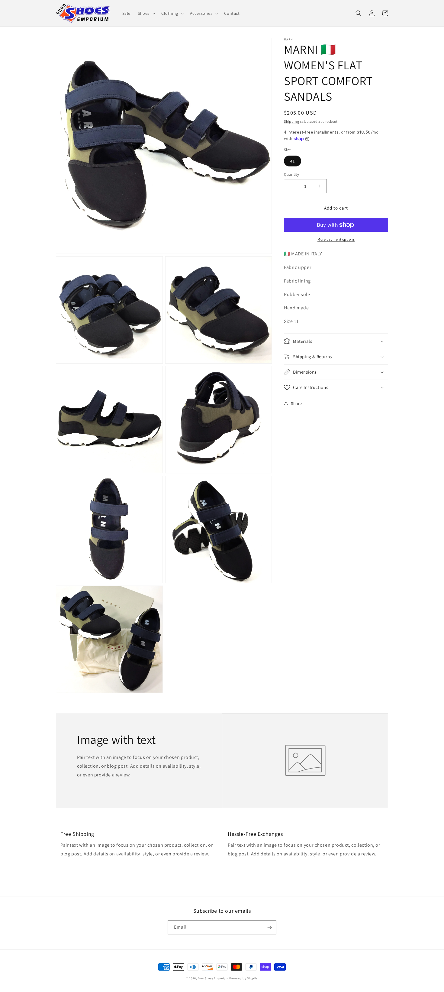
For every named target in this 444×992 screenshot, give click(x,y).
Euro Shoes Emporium (213, 978)
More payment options (336, 239)
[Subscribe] (269, 927)
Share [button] (296, 403)
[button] (146, 13)
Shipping (291, 121)
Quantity (291, 174)
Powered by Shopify (243, 978)
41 (292, 160)
